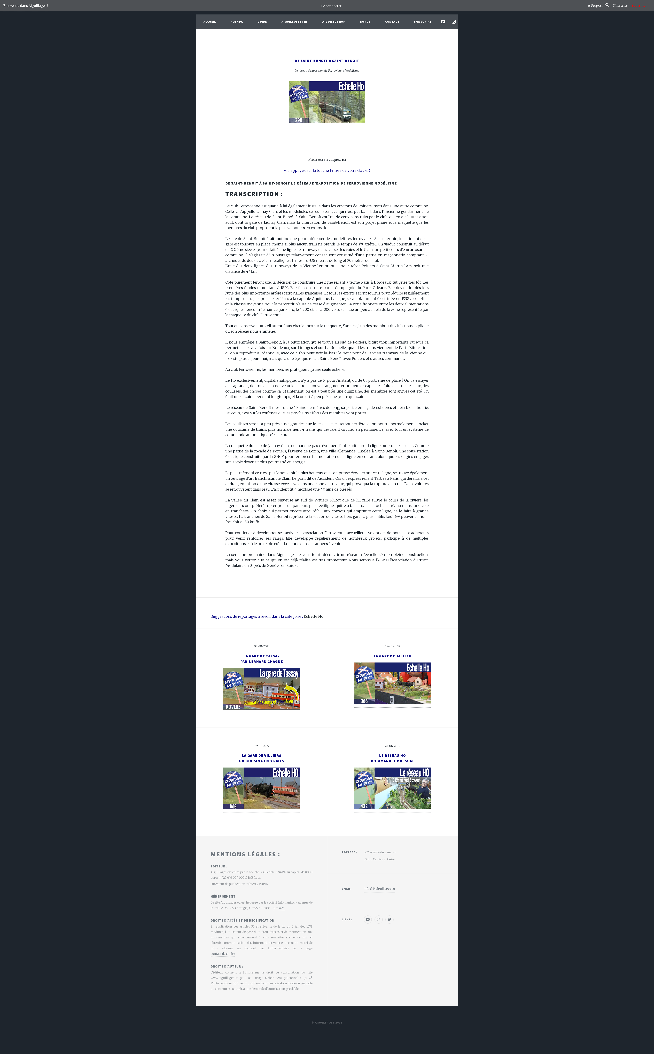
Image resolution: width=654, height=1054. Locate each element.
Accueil (210, 21)
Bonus (365, 21)
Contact (392, 21)
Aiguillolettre (295, 21)
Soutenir (638, 5)
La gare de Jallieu (393, 656)
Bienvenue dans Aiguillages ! (25, 6)
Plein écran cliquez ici (327, 159)
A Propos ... (596, 5)
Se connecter (331, 6)
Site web (279, 908)
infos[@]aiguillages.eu (379, 889)
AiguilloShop (333, 21)
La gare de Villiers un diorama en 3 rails (261, 758)
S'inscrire (621, 5)
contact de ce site (223, 954)
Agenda (237, 21)
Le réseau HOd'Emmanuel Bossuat (392, 758)
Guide (262, 21)
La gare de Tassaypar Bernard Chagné (261, 659)
